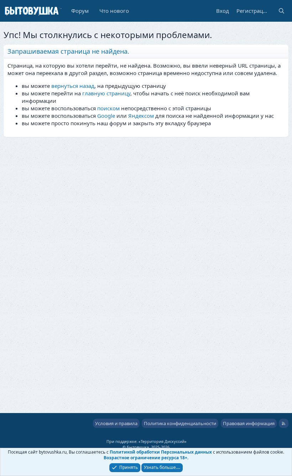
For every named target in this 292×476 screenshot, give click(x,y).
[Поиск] (281, 11)
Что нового (114, 10)
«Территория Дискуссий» (163, 441)
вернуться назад (72, 85)
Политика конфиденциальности (180, 423)
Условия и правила (116, 423)
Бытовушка (138, 447)
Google (106, 115)
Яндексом (141, 115)
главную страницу (106, 93)
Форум (80, 10)
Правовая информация (249, 423)
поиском (108, 108)
